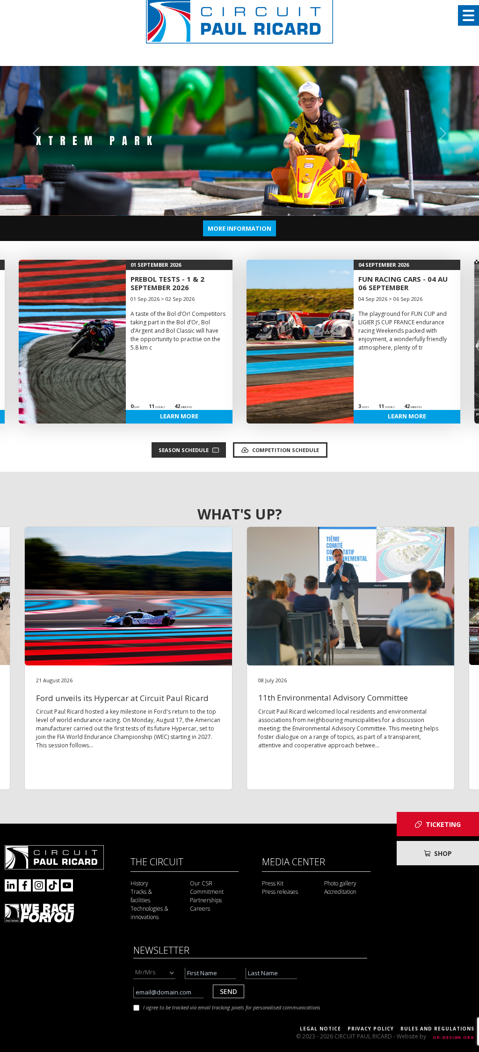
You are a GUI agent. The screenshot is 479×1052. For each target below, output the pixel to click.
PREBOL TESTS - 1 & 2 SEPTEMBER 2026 (167, 283)
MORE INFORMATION (239, 228)
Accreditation (340, 892)
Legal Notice (320, 1028)
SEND (228, 991)
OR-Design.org (453, 1037)
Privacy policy (371, 1028)
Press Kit (272, 883)
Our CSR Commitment (207, 887)
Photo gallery (340, 883)
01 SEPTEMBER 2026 (156, 264)
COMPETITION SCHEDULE (285, 449)
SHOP (443, 853)
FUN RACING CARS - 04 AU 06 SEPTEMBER (403, 283)
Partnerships (206, 900)
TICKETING (443, 824)
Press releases (280, 892)
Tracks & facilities (141, 896)
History (139, 883)
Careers (200, 909)
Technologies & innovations (149, 913)
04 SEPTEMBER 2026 (383, 264)
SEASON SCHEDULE (184, 449)
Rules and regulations (437, 1028)
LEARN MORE (179, 416)
